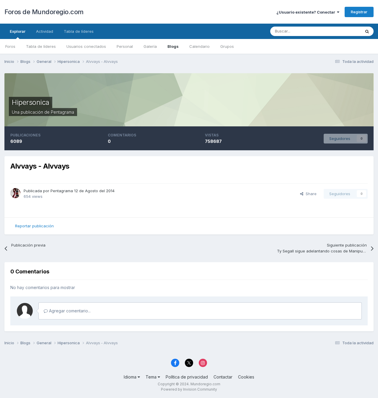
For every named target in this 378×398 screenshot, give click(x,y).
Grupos (227, 46)
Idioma (131, 376)
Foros (10, 46)
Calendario (199, 46)
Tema (152, 376)
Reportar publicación (34, 226)
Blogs (173, 46)
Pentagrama (62, 112)
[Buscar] (367, 31)
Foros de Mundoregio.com (44, 12)
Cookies (246, 376)
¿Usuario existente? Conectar (306, 12)
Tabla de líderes (41, 46)
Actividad (44, 31)
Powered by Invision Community (189, 389)
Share (310, 193)
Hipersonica (30, 102)
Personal (125, 46)
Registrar (359, 11)
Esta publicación (338, 31)
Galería (150, 46)
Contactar (223, 376)
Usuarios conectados (86, 46)
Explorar (17, 31)
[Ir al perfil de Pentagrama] (15, 193)
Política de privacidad (187, 376)
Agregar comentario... (69, 310)
